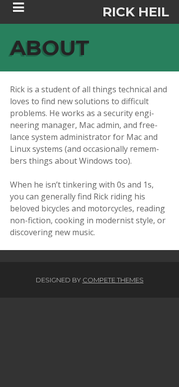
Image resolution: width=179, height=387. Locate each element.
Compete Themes (113, 280)
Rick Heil (135, 12)
